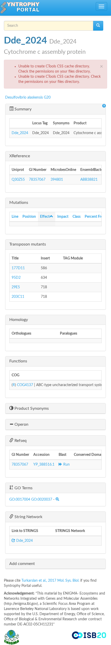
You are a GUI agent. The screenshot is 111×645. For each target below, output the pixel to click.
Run (66, 464)
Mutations (18, 203)
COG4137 (25, 385)
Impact (62, 217)
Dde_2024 (20, 133)
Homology (18, 320)
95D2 (16, 278)
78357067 (37, 179)
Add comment (22, 564)
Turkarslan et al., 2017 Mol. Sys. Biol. (50, 580)
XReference (19, 156)
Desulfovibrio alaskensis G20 (28, 97)
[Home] (20, 8)
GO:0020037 (41, 499)
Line (15, 217)
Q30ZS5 (18, 179)
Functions (18, 361)
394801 (57, 179)
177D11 (18, 268)
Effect (45, 217)
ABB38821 (89, 179)
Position (29, 217)
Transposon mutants (27, 244)
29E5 (16, 287)
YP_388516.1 (43, 464)
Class (77, 217)
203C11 (18, 297)
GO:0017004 (19, 499)
